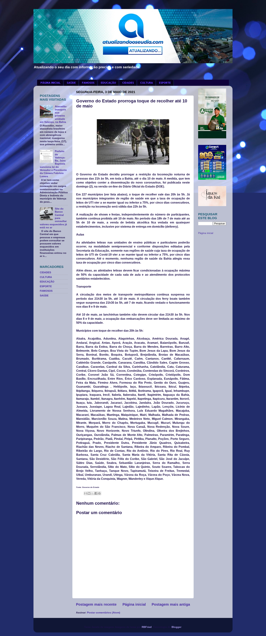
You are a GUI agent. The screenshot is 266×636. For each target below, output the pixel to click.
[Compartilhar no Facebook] (96, 493)
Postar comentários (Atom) (103, 612)
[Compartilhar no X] (92, 493)
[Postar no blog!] (89, 493)
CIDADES (128, 82)
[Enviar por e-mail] (85, 493)
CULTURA (146, 82)
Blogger (176, 627)
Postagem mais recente (96, 604)
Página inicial (134, 604)
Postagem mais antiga (171, 604)
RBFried (147, 627)
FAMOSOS (88, 82)
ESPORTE (165, 82)
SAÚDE (71, 82)
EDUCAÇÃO (108, 82)
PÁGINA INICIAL (50, 82)
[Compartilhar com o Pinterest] (99, 493)
